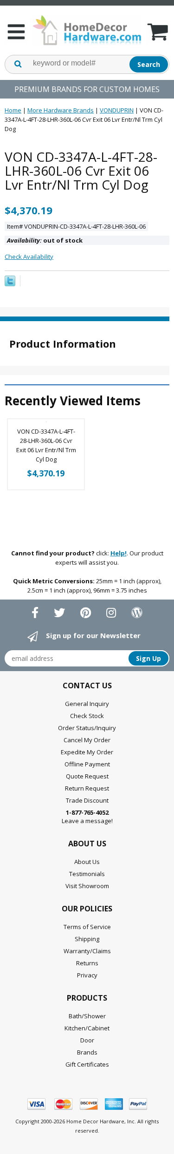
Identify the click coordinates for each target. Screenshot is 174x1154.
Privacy (87, 975)
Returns (87, 963)
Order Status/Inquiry (87, 728)
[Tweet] (10, 284)
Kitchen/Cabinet (87, 1028)
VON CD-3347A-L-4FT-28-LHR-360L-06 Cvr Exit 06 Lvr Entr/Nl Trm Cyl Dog (46, 445)
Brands (87, 1052)
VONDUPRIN (117, 110)
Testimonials (87, 874)
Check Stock (87, 716)
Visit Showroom (87, 886)
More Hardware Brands (60, 110)
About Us (87, 861)
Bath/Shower (87, 1016)
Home (13, 110)
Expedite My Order (87, 752)
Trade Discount (87, 800)
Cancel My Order (87, 740)
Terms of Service (87, 927)
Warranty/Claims (87, 951)
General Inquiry (87, 703)
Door (87, 1040)
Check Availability (29, 256)
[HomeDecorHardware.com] (87, 30)
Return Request (87, 788)
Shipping (87, 939)
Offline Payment (87, 764)
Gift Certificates (87, 1064)
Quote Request (87, 776)
